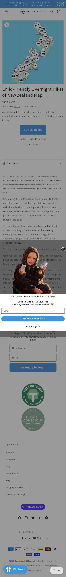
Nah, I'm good (33, 327)
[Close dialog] (63, 249)
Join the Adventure (33, 319)
